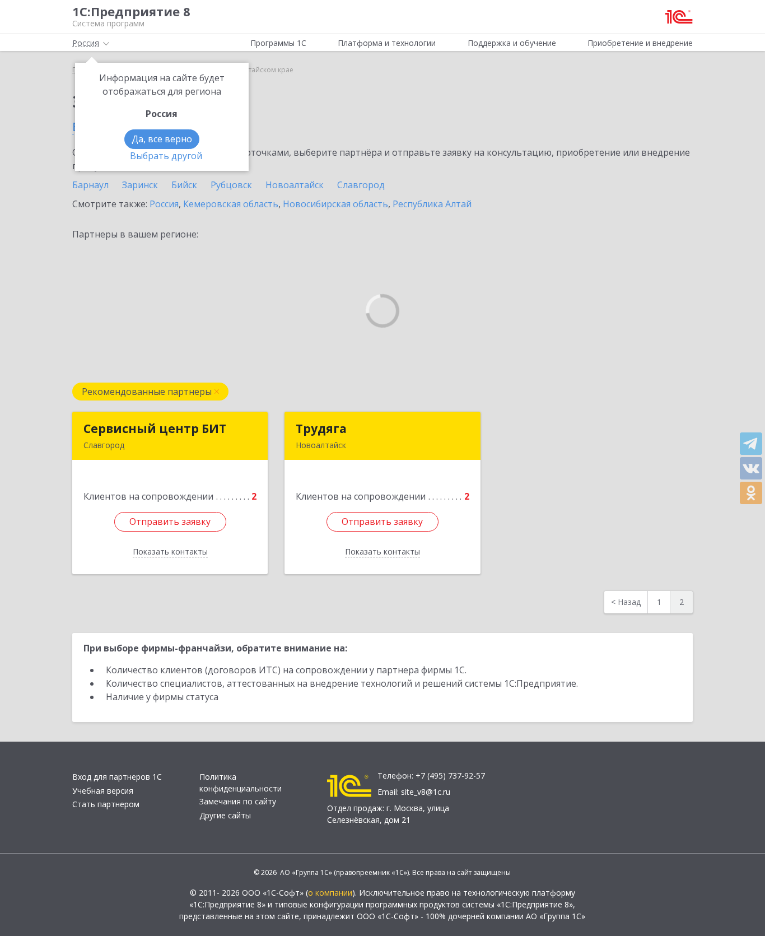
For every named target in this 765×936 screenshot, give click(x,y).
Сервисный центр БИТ (154, 428)
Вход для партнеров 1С (117, 776)
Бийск (184, 185)
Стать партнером (105, 804)
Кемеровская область (230, 204)
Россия (164, 204)
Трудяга (321, 428)
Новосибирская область (335, 204)
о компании (330, 892)
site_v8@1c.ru (425, 791)
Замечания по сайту (237, 801)
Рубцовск (231, 185)
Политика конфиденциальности (240, 782)
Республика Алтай (432, 204)
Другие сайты (225, 815)
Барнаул (90, 185)
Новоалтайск (294, 185)
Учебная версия (102, 790)
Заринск (140, 185)
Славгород (361, 185)
